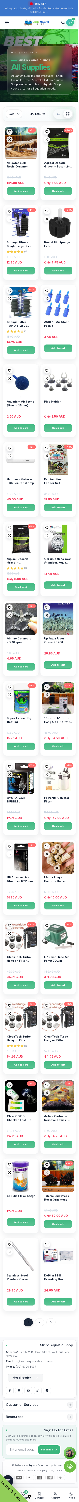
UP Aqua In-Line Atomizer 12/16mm (20, 879)
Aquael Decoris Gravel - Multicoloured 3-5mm (19, 561)
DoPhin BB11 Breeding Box (53, 1277)
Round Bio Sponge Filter (57, 244)
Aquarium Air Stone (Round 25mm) (20, 403)
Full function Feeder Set (53, 481)
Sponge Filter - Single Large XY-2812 (19, 244)
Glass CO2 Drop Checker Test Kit (19, 1118)
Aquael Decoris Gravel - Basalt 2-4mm (57, 165)
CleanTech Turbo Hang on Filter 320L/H (56, 1039)
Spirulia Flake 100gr (21, 1196)
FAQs (59, 1470)
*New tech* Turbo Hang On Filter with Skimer (57, 720)
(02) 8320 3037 (26, 1366)
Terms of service (26, 1470)
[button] (9, 132)
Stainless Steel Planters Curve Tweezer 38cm (17, 1278)
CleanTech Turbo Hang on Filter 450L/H (19, 1039)
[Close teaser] (30, 1497)
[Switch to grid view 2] (67, 114)
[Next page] (51, 1322)
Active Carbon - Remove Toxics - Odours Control (56, 1118)
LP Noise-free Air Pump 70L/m (56, 958)
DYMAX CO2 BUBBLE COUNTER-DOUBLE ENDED (18, 800)
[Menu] (7, 22)
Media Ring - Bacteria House (55, 879)
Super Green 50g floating (19, 719)
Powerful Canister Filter (56, 799)
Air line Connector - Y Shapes (20, 640)
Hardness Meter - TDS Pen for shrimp (20, 481)
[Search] (63, 22)
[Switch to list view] (58, 114)
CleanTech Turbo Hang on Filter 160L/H (19, 959)
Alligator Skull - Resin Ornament (18, 164)
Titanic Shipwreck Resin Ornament (56, 1197)
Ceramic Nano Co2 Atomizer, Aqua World (57, 561)
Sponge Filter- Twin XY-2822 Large (17, 324)
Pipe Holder (52, 401)
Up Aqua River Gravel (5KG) (54, 640)
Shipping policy (45, 1470)
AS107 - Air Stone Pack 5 (56, 323)
